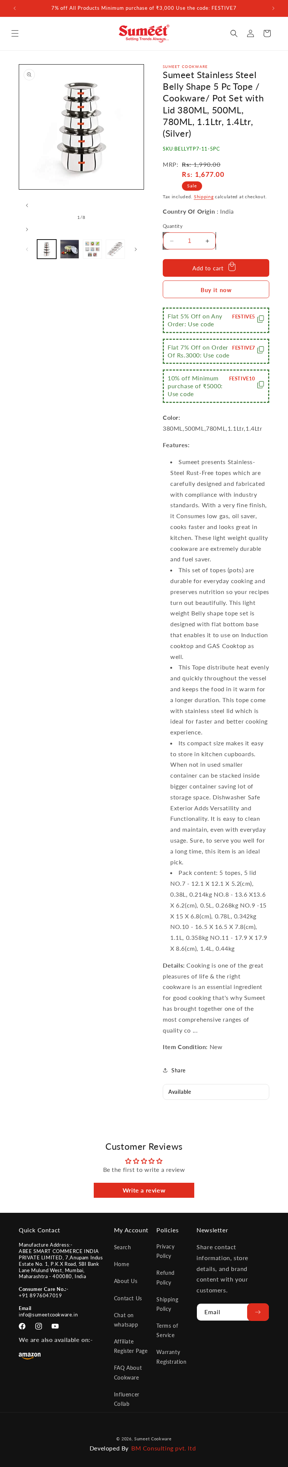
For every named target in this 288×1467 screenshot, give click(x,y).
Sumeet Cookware (153, 1438)
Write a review (144, 1190)
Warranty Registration (171, 1356)
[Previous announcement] (14, 8)
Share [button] (178, 1070)
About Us (126, 1281)
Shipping (204, 196)
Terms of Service (167, 1330)
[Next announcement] (273, 8)
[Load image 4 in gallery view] (115, 249)
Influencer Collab (127, 1399)
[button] (15, 33)
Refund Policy (165, 1277)
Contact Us (128, 1298)
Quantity (173, 226)
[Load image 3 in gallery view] (92, 249)
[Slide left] (27, 205)
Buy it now (216, 289)
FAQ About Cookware (128, 1372)
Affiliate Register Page (131, 1346)
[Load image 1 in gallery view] (46, 249)
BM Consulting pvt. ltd (163, 1448)
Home (121, 1264)
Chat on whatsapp (126, 1320)
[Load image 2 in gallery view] (69, 249)
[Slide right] (27, 229)
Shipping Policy (167, 1304)
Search (122, 1247)
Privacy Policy (165, 1251)
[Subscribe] (258, 1312)
